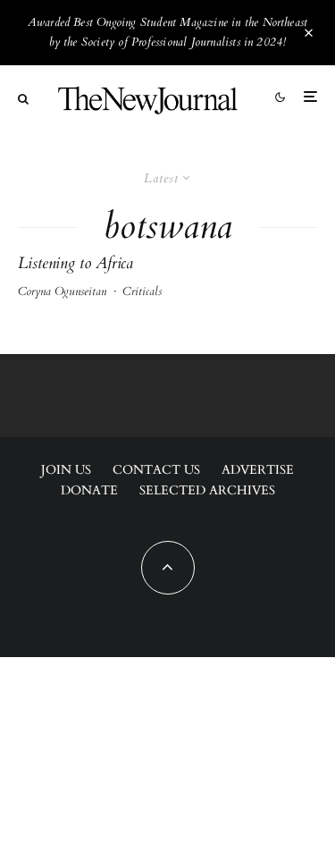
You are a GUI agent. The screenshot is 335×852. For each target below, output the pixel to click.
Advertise (258, 469)
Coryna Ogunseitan (62, 291)
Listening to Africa (75, 264)
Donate (89, 490)
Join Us (66, 469)
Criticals (142, 291)
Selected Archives (207, 490)
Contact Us (156, 469)
